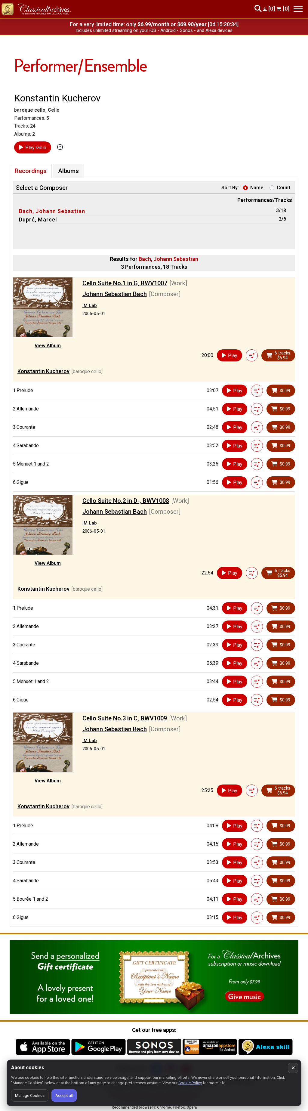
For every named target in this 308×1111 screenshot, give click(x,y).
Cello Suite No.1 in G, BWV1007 (124, 283)
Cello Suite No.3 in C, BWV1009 (124, 718)
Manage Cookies (30, 1095)
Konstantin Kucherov (43, 371)
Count (283, 187)
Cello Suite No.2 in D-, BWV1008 (125, 500)
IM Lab (89, 305)
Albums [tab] (68, 171)
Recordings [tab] (31, 171)
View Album (48, 345)
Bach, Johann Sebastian (52, 211)
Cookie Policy (190, 1083)
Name (256, 187)
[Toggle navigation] (298, 8)
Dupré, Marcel (38, 219)
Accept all (64, 1095)
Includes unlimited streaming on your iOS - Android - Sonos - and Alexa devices (154, 30)
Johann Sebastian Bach (114, 294)
